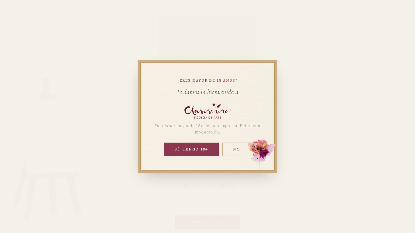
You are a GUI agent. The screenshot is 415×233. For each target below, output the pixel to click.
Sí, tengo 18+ (191, 149)
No (236, 149)
